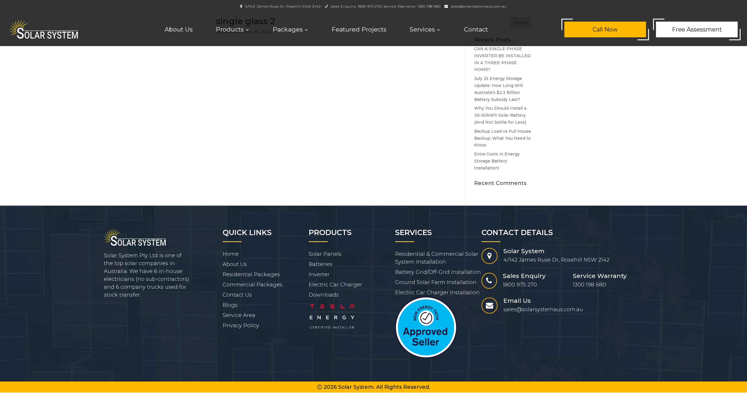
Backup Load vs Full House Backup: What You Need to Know (502, 138)
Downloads (324, 295)
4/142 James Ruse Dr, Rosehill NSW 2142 (282, 6)
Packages (288, 29)
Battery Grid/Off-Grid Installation (438, 272)
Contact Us (237, 295)
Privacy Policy (241, 325)
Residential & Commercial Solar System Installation (436, 258)
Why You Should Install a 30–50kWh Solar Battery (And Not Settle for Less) (500, 115)
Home (231, 254)
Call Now (605, 29)
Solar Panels (325, 254)
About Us (179, 29)
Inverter (319, 274)
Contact (476, 29)
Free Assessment (697, 29)
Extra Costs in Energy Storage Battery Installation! (497, 161)
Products (230, 29)
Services (422, 29)
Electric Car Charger (335, 284)
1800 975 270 (370, 6)
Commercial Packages (252, 284)
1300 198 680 (429, 6)
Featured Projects (359, 29)
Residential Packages (251, 274)
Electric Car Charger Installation (437, 292)
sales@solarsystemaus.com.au (479, 6)
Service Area (239, 315)
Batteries (320, 264)
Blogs (230, 305)
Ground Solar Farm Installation (436, 282)
